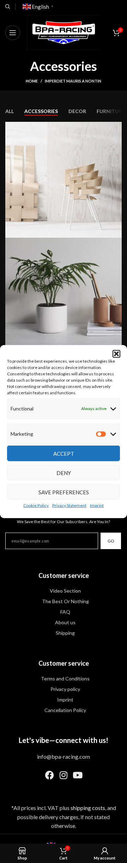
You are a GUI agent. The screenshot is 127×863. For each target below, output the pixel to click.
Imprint (97, 505)
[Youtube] (78, 775)
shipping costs (88, 807)
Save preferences (63, 492)
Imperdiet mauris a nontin (73, 81)
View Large (115, 128)
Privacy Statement (69, 505)
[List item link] (63, 591)
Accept (63, 453)
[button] (116, 353)
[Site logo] (63, 31)
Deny (63, 472)
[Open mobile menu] (13, 33)
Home (32, 81)
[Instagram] (63, 775)
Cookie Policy (36, 505)
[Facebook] (49, 775)
